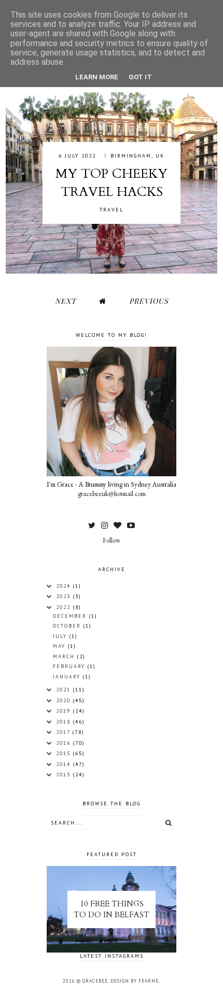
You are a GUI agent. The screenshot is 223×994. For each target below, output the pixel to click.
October (68, 625)
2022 (64, 607)
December (71, 616)
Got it (140, 77)
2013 (64, 774)
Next (65, 301)
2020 (64, 700)
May (60, 646)
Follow (111, 540)
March (65, 656)
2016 (64, 743)
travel (111, 209)
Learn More (96, 77)
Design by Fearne (134, 981)
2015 (64, 753)
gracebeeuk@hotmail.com (112, 493)
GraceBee (95, 981)
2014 (64, 764)
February (70, 666)
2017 (64, 732)
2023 (64, 596)
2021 (64, 689)
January (68, 676)
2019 (64, 710)
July (61, 636)
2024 (64, 586)
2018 (64, 721)
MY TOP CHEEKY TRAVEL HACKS (111, 183)
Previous (149, 301)
